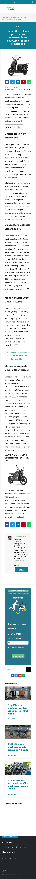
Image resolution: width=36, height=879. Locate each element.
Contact (4, 861)
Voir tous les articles (21, 570)
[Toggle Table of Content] (19, 127)
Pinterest (16, 847)
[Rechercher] (28, 669)
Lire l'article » (12, 719)
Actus (18, 26)
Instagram (25, 847)
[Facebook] (14, 2)
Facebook (4, 847)
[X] (18, 2)
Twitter (8, 847)
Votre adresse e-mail (14, 638)
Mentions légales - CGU (9, 858)
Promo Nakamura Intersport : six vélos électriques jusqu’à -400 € (18, 784)
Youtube (21, 847)
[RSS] (21, 2)
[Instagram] (32, 2)
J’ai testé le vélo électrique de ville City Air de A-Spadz (18, 747)
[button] (4, 8)
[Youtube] (28, 2)
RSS (12, 847)
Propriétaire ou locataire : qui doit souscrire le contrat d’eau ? (18, 709)
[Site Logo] (11, 8)
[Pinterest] (25, 2)
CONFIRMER (18, 656)
